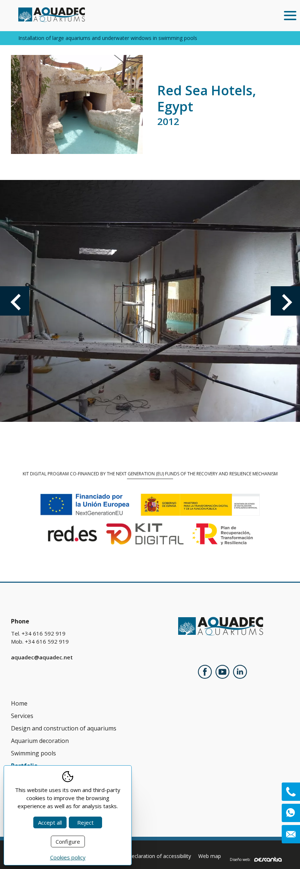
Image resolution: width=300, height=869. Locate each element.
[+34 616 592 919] (291, 792)
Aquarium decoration (40, 741)
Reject (85, 822)
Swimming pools (33, 753)
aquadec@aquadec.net (42, 657)
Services (22, 716)
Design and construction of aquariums (63, 728)
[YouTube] (222, 673)
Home (19, 703)
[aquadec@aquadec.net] (291, 834)
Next (285, 301)
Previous (14, 301)
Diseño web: (240, 859)
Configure (68, 841)
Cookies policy (68, 857)
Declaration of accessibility (159, 856)
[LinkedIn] (240, 673)
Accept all (50, 822)
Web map (209, 856)
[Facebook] (205, 673)
